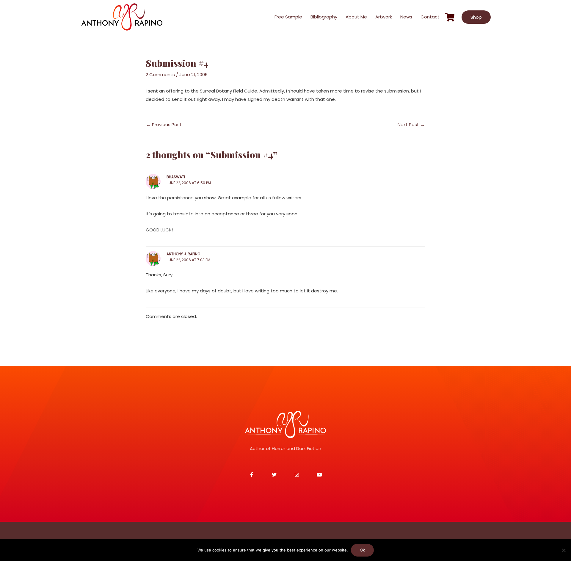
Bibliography (323, 17)
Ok (362, 550)
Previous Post (164, 124)
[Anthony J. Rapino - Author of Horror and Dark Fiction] (285, 424)
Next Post (411, 124)
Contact (430, 17)
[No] (564, 550)
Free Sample (288, 17)
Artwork (383, 17)
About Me (356, 17)
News (406, 17)
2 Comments (160, 74)
